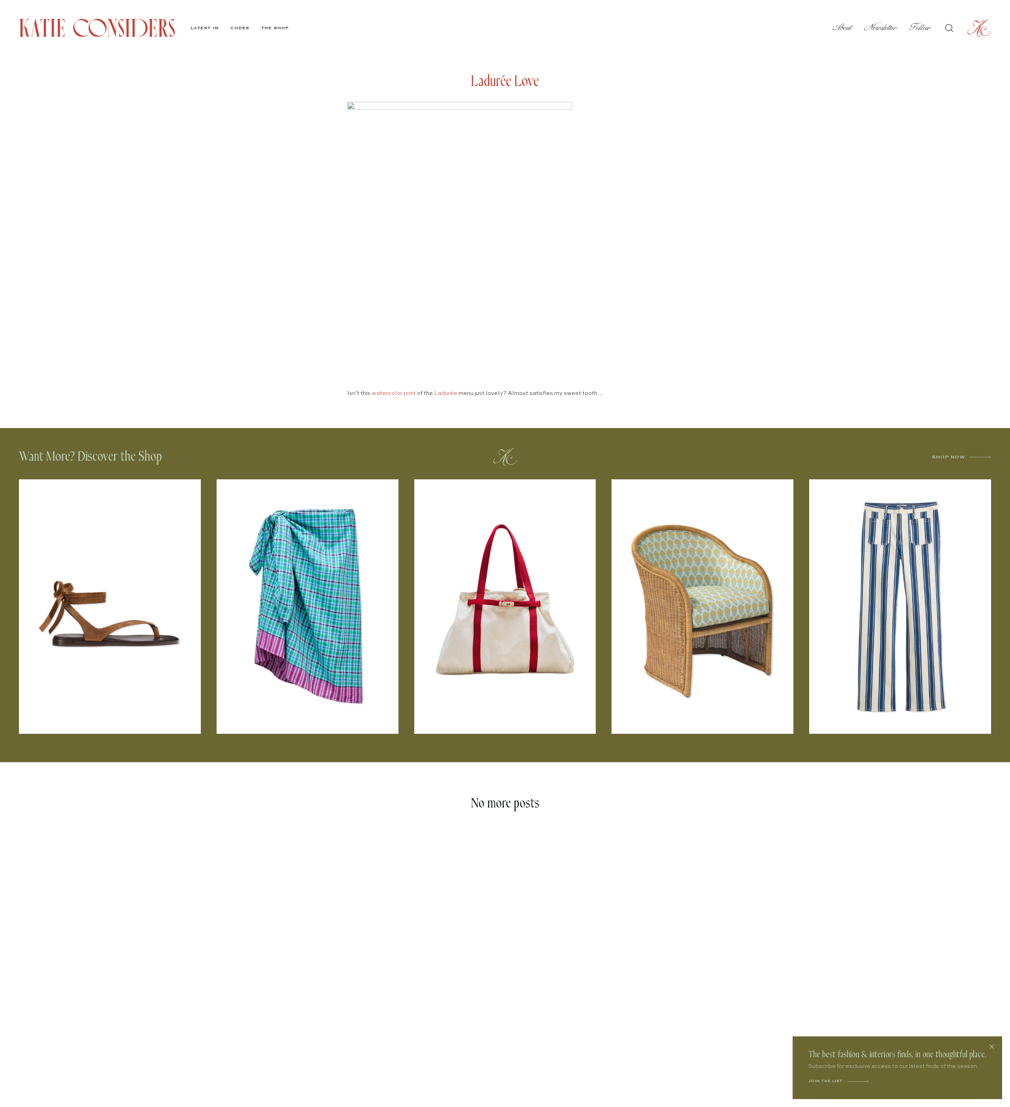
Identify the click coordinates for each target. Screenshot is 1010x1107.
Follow (920, 27)
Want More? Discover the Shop (90, 457)
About (842, 27)
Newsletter (881, 27)
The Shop (275, 28)
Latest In (205, 28)
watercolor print (394, 393)
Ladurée (445, 393)
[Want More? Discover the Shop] (505, 457)
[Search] (949, 28)
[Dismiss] (991, 1046)
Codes (239, 28)
